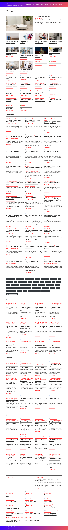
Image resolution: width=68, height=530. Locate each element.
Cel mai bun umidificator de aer (40, 381)
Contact (36, 528)
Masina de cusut (46, 287)
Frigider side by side (36, 287)
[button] (31, 4)
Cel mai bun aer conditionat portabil (11, 85)
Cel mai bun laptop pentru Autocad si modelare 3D (13, 507)
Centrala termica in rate (41, 398)
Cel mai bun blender (26, 326)
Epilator (58, 287)
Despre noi (32, 528)
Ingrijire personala (54, 263)
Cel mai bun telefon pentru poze (40, 85)
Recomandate (8, 364)
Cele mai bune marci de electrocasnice (31, 262)
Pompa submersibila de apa (12, 294)
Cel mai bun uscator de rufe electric (26, 56)
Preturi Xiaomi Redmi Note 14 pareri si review (14, 198)
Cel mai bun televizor (55, 63)
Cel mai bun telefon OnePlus (14, 136)
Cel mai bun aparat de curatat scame (12, 440)
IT (42, 477)
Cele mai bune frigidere (55, 77)
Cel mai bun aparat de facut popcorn (55, 327)
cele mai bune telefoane (10, 526)
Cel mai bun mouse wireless (52, 494)
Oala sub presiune (45, 290)
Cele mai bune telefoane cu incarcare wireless (32, 120)
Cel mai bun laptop (25, 77)
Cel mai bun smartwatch (32, 520)
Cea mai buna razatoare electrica (40, 344)
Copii (42, 4)
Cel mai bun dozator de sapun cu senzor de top (12, 423)
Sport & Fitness (54, 4)
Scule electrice (15, 123)
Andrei (40, 18)
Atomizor (19, 290)
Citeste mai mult (8, 131)
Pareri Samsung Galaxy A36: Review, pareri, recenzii (14, 216)
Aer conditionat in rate (55, 398)
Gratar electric (9, 287)
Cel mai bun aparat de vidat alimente (26, 100)
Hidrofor (25, 290)
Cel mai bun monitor (11, 501)
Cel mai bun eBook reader (32, 513)
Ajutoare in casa (15, 154)
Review (53, 154)
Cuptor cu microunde (26, 287)
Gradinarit (46, 4)
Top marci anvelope (30, 197)
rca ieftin (20, 526)
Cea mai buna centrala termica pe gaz (55, 42)
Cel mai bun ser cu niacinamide (53, 261)
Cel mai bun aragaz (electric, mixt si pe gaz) (25, 309)
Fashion (14, 263)
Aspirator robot (17, 287)
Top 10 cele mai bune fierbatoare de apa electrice (41, 309)
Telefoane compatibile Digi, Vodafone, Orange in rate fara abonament (52, 200)
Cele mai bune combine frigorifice (40, 100)
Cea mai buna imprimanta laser (34, 494)
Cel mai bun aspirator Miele (52, 182)
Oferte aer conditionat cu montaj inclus (12, 400)
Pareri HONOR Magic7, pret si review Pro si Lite (52, 230)
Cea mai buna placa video (32, 506)
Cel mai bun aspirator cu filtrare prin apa (26, 440)
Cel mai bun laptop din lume (52, 506)
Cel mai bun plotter (30, 501)
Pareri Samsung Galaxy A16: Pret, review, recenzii (52, 216)
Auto (50, 4)
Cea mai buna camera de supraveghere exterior (13, 521)
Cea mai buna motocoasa (9, 107)
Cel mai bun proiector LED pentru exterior (13, 120)
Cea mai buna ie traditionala (14, 261)
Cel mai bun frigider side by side (11, 53)
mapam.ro (16, 526)
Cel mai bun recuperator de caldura (26, 381)
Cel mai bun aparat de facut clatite (12, 344)
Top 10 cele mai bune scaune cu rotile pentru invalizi (55, 423)
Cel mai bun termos (25, 344)
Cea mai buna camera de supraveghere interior (51, 514)
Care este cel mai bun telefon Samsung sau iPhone (52, 122)
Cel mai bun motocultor (9, 92)
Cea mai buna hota (54, 92)
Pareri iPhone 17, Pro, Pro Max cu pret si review (53, 137)
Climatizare (15, 233)
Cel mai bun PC (48, 501)
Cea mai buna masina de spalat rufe (26, 70)
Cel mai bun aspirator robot (42, 16)
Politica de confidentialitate (25, 528)
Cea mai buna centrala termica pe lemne (12, 42)
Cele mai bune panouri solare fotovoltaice (26, 92)
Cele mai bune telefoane (24, 42)
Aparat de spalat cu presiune (34, 290)
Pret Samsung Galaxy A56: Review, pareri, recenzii (32, 183)
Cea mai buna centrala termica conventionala (41, 366)
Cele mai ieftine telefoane (39, 56)
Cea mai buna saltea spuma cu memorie (40, 457)
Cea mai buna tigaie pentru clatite (54, 308)
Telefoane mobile (35, 123)
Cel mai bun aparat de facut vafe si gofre (41, 327)
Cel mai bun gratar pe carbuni (14, 246)
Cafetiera (52, 287)
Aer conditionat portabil (11, 290)
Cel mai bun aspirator (41, 63)
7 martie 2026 (37, 18)
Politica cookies (17, 528)
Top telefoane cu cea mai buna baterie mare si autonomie (33, 168)
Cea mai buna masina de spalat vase (41, 42)
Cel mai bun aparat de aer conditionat (12, 70)
